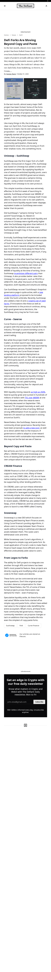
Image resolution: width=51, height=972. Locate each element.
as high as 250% (38, 392)
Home (6, 35)
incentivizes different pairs (26, 273)
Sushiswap (10, 625)
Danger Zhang (11, 74)
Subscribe (39, 702)
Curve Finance (33, 625)
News (14, 35)
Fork (21, 625)
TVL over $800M (32, 397)
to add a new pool (31, 428)
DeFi (21, 35)
